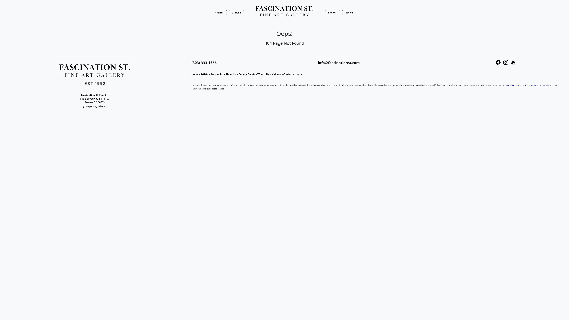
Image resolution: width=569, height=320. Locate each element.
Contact (288, 74)
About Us (231, 74)
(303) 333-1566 (204, 62)
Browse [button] (236, 12)
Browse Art (216, 74)
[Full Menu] (284, 11)
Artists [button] (219, 12)
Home (194, 74)
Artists (204, 74)
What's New (264, 74)
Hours (298, 74)
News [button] (349, 12)
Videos (277, 74)
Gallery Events (246, 74)
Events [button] (332, 12)
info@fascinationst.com (339, 62)
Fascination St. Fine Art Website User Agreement (528, 85)
